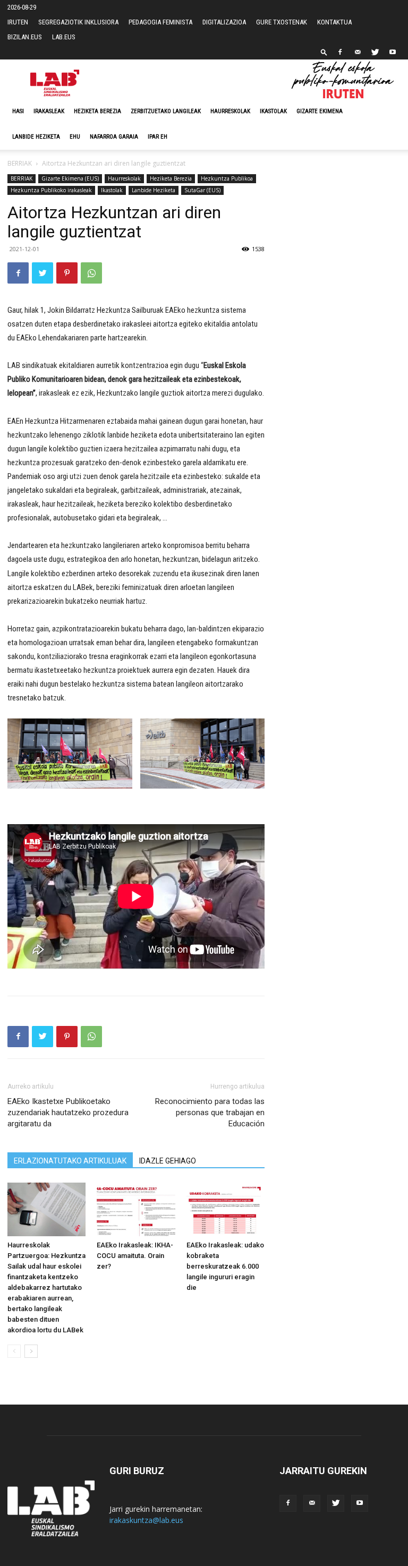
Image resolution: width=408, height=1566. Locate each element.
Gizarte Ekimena (319, 111)
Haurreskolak (230, 111)
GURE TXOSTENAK (281, 22)
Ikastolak (273, 111)
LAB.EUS (63, 37)
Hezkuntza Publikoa (227, 178)
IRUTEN (17, 22)
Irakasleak (48, 111)
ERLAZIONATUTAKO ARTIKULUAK (70, 1161)
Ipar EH (157, 136)
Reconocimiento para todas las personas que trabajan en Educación (210, 1112)
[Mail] (358, 52)
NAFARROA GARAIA (114, 136)
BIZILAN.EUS (24, 37)
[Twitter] (375, 52)
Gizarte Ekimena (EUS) (70, 178)
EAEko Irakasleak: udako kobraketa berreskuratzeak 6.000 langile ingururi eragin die (225, 1266)
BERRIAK (19, 163)
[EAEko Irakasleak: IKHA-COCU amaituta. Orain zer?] (136, 1209)
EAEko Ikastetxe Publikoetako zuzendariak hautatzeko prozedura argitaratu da (68, 1112)
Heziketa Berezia (97, 111)
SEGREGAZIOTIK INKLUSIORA (78, 22)
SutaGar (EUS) (202, 190)
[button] (324, 52)
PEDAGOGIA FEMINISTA (160, 22)
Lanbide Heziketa (36, 136)
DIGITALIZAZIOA (224, 22)
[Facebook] (340, 52)
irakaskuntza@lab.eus (146, 1520)
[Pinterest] (67, 273)
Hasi (18, 111)
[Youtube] (393, 52)
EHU (75, 136)
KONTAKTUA (334, 22)
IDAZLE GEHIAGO (167, 1161)
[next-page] (31, 1351)
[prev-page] (14, 1351)
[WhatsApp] (91, 273)
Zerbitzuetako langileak (166, 111)
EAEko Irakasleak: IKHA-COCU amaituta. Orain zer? (135, 1255)
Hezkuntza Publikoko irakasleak (51, 190)
